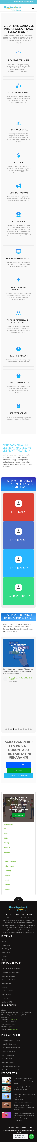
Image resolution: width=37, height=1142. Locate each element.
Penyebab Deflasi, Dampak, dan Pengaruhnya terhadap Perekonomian (24, 1097)
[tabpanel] (18, 675)
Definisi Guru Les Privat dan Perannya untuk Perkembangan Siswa (24, 1081)
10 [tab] (28, 729)
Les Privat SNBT (7, 991)
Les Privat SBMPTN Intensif (11, 972)
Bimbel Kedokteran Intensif (11, 1048)
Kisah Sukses (6, 952)
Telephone (19, 765)
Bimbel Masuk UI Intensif (10, 1070)
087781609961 (28, 2)
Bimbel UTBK (6, 994)
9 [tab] (26, 729)
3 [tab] (11, 729)
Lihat (18, 515)
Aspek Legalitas (7, 949)
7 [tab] (21, 729)
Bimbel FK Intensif (8, 1062)
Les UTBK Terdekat (8, 1051)
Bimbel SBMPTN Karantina (11, 968)
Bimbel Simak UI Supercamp (11, 1066)
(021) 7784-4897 (14, 1019)
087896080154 (18, 2)
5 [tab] (16, 729)
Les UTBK (5, 998)
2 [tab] (8, 729)
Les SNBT (5, 987)
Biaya (4, 941)
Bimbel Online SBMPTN (10, 976)
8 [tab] (23, 729)
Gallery (4, 956)
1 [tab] (6, 729)
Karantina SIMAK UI (8, 980)
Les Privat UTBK (7, 1002)
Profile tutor (6, 945)
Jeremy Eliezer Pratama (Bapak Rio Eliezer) (21, 679)
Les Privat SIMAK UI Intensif (11, 1040)
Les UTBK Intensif (8, 1055)
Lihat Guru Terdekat (19, 775)
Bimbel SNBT (6, 983)
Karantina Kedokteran (9, 1044)
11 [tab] (31, 729)
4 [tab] (13, 729)
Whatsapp (19, 770)
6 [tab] (18, 729)
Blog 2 (4, 960)
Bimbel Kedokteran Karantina (11, 1059)
